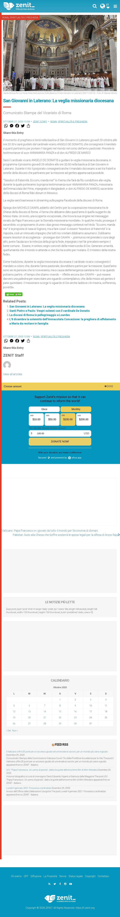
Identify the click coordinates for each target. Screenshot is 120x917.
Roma (5, 17)
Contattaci (103, 876)
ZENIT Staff (40, 121)
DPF (26, 876)
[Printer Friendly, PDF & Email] (13, 294)
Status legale (76, 876)
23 (75, 717)
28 (44, 723)
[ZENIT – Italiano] (34, 6)
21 (44, 717)
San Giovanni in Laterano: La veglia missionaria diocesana (47, 306)
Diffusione (36, 876)
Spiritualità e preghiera (24, 17)
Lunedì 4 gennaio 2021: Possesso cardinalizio (28, 788)
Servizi (62, 876)
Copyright (90, 876)
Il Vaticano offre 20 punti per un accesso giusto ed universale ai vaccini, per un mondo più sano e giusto (57, 751)
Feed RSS (61, 744)
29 (60, 723)
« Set (8, 730)
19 (14, 717)
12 (14, 711)
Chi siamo (16, 876)
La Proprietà (50, 876)
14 (44, 711)
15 (60, 711)
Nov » (15, 730)
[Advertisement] (60, 505)
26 (14, 723)
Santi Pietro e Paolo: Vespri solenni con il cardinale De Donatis (49, 310)
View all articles (12, 374)
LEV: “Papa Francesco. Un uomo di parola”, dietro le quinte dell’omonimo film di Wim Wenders (52, 770)
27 (29, 723)
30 (75, 723)
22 (60, 717)
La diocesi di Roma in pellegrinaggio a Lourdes (39, 315)
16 (75, 711)
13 (29, 711)
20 (29, 717)
